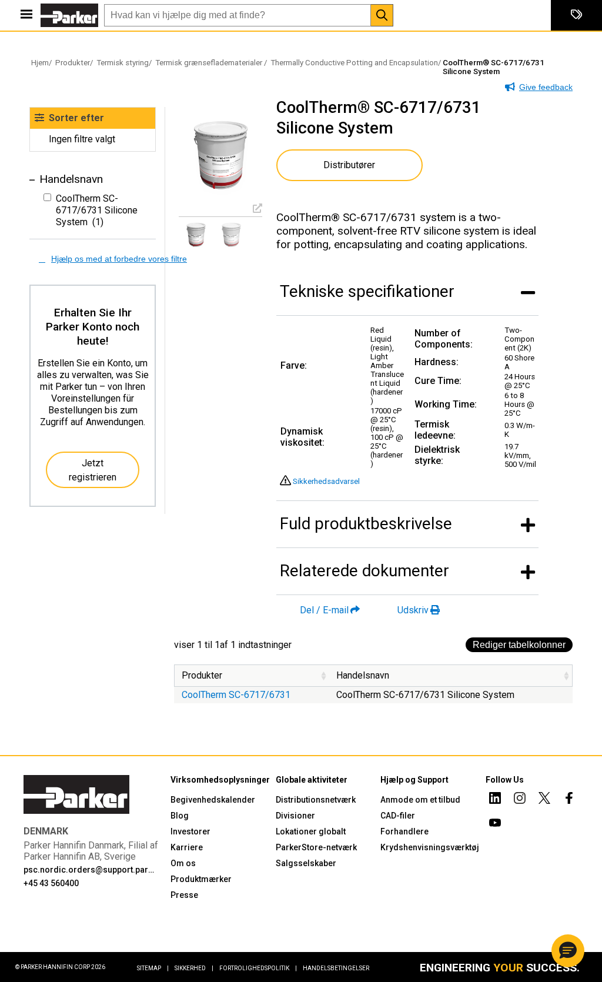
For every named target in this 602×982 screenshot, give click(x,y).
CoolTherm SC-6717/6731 (236, 694)
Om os (183, 863)
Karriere (186, 847)
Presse (184, 895)
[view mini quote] (576, 15)
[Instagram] (519, 799)
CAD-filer (397, 815)
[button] (567, 950)
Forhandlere (404, 831)
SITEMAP (153, 968)
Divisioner (295, 815)
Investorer (190, 831)
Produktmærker (201, 879)
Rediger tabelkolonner (519, 645)
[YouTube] (495, 824)
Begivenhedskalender (212, 799)
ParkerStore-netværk (316, 847)
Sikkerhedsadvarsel (326, 481)
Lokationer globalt (311, 831)
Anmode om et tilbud (420, 799)
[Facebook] (569, 799)
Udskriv (413, 610)
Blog (179, 815)
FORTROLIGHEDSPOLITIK (258, 968)
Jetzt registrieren (92, 470)
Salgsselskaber (306, 863)
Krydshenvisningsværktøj (429, 847)
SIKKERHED (194, 968)
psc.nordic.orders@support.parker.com (90, 869)
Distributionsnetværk (316, 799)
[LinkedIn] (495, 799)
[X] (544, 799)
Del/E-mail (324, 610)
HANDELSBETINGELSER (336, 968)
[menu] (26, 15)
